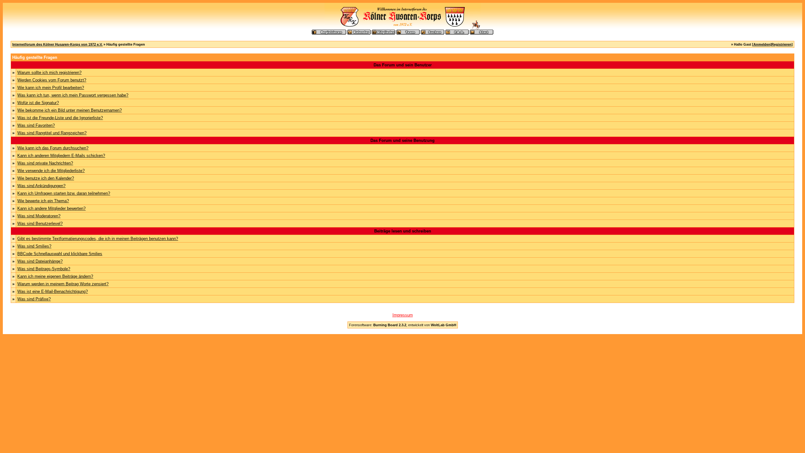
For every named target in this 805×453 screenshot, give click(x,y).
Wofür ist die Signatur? (38, 102)
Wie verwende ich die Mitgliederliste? (51, 170)
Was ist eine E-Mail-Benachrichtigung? (52, 291)
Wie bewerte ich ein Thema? (43, 201)
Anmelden (761, 44)
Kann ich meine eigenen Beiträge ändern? (55, 276)
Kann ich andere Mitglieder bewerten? (51, 208)
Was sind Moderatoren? (38, 216)
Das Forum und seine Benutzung (402, 140)
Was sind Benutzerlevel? (40, 223)
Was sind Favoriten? (36, 125)
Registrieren (781, 44)
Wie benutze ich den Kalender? (45, 178)
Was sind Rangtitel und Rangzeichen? (51, 133)
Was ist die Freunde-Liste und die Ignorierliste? (60, 117)
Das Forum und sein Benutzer (403, 65)
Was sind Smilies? (34, 246)
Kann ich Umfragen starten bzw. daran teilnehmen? (63, 193)
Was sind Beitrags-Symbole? (43, 268)
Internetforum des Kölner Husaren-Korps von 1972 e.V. (57, 44)
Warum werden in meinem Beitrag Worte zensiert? (62, 284)
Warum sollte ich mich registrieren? (49, 72)
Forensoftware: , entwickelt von (402, 325)
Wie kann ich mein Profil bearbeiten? (50, 87)
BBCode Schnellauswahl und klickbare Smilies (59, 253)
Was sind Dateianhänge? (40, 261)
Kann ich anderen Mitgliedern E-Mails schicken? (61, 155)
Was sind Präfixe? (34, 299)
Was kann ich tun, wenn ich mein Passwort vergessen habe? (72, 95)
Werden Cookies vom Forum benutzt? (51, 80)
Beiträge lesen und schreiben (402, 231)
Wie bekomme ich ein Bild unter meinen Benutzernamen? (69, 110)
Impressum (402, 315)
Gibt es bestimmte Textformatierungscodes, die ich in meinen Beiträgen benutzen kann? (97, 238)
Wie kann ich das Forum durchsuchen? (52, 148)
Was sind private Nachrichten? (45, 163)
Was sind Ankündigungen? (41, 185)
